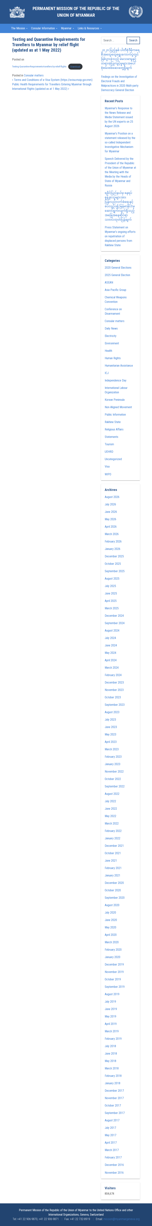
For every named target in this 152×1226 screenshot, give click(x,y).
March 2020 (112, 942)
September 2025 (115, 571)
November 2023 (114, 690)
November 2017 (114, 1098)
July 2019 (110, 1001)
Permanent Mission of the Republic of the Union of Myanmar (76, 12)
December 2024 (114, 615)
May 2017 (110, 1135)
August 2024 (112, 630)
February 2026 (113, 541)
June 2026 (111, 512)
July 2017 (110, 1128)
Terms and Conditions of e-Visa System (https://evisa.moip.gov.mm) (52, 80)
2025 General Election (117, 275)
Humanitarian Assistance (119, 365)
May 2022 (110, 816)
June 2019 (111, 1009)
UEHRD (109, 451)
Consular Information (43, 28)
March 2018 (112, 1068)
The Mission (18, 28)
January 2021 (112, 875)
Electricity (110, 336)
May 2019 (110, 1016)
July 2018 (110, 1046)
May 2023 (110, 734)
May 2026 (110, 519)
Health (108, 351)
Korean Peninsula (115, 399)
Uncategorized (113, 459)
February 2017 (113, 1157)
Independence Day (115, 380)
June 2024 (111, 645)
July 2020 (110, 912)
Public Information (115, 414)
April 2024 (111, 660)
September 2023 (115, 705)
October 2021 (113, 853)
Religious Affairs (114, 429)
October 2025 (113, 564)
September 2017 (115, 1113)
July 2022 (110, 801)
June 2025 (111, 593)
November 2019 (114, 972)
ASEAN (109, 282)
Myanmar (66, 28)
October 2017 (113, 1105)
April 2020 (111, 935)
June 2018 (111, 1053)
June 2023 (111, 727)
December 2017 (114, 1090)
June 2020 (111, 920)
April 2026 (111, 526)
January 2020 (112, 957)
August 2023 (112, 712)
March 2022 (112, 823)
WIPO (108, 474)
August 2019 (112, 994)
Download (75, 66)
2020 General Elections (118, 267)
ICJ (107, 373)
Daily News (111, 328)
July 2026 (110, 504)
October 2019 (113, 979)
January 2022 (112, 838)
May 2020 (110, 927)
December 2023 (114, 682)
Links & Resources (89, 28)
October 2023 (113, 697)
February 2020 (113, 949)
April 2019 (111, 1024)
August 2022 (112, 794)
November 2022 (114, 771)
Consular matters (34, 75)
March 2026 (112, 534)
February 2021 (113, 868)
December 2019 (114, 964)
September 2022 (115, 786)
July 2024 (110, 638)
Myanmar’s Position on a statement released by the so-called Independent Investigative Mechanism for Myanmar (120, 142)
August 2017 (112, 1120)
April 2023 (111, 742)
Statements (111, 437)
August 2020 (112, 905)
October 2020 (113, 890)
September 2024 (115, 623)
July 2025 (110, 586)
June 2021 (111, 860)
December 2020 (114, 883)
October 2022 (113, 779)
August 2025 (112, 578)
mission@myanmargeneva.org (121, 1219)
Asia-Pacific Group (115, 290)
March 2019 (112, 1031)
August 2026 (112, 497)
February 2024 (113, 675)
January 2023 (112, 764)
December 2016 (114, 1165)
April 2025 (111, 601)
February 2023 (113, 756)
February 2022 (113, 831)
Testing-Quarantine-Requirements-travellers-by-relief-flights (39, 66)
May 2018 (110, 1061)
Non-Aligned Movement (118, 407)
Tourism (109, 444)
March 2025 (112, 608)
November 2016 (114, 1172)
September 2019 (115, 987)
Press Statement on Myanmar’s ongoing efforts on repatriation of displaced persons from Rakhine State (120, 236)
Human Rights (113, 358)
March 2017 (112, 1150)
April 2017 (111, 1142)
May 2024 (110, 653)
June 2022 (111, 808)
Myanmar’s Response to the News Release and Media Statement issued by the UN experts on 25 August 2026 (119, 117)
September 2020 (115, 897)
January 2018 (112, 1083)
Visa (107, 466)
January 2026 (112, 549)
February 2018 (113, 1076)
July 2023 (110, 719)
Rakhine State (113, 422)
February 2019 (113, 1038)
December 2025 (114, 556)
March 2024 (112, 667)
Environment (112, 343)
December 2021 (114, 846)
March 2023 (112, 749)
